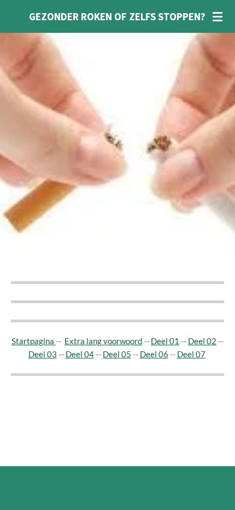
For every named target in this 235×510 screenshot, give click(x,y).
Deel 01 (165, 341)
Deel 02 (202, 341)
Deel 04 (80, 354)
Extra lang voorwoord (103, 341)
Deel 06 (154, 354)
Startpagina (33, 341)
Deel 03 (42, 354)
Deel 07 (191, 354)
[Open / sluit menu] (217, 16)
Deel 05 (117, 354)
